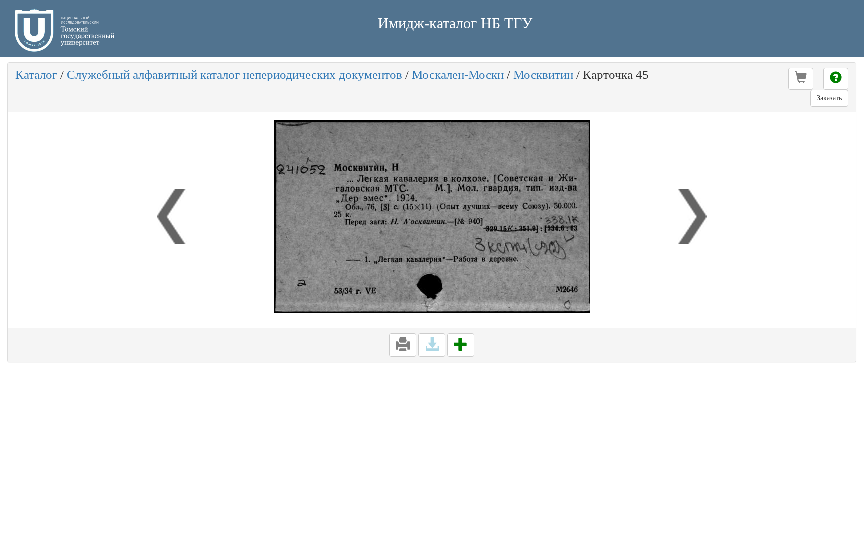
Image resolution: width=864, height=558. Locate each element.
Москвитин (544, 74)
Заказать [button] (829, 98)
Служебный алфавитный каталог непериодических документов (234, 74)
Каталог (37, 74)
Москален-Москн (458, 74)
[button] (801, 79)
